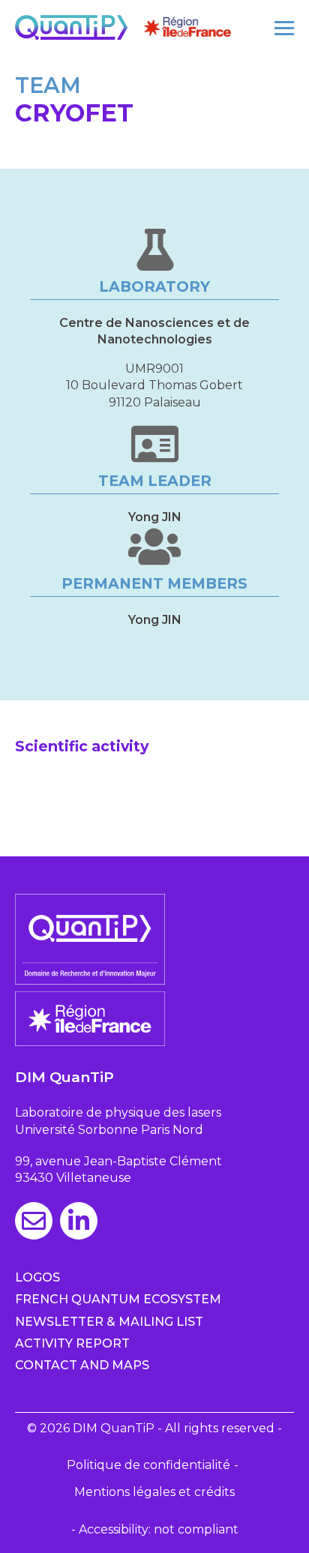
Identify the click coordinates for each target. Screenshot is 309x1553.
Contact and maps (82, 1365)
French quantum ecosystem (118, 1299)
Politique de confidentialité (148, 1465)
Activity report (72, 1343)
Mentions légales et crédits (154, 1492)
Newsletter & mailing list (109, 1322)
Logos (37, 1277)
